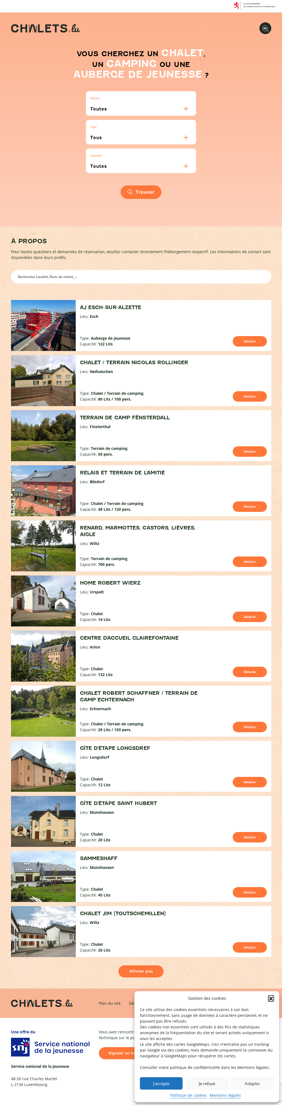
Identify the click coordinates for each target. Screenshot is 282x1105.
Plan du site (110, 1003)
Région (95, 98)
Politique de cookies (188, 1095)
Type (93, 127)
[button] (271, 998)
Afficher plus (141, 971)
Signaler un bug (123, 1053)
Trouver (144, 192)
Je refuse (207, 1083)
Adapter (252, 1083)
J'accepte (161, 1083)
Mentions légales (225, 1095)
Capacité (96, 155)
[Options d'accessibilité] (265, 28)
